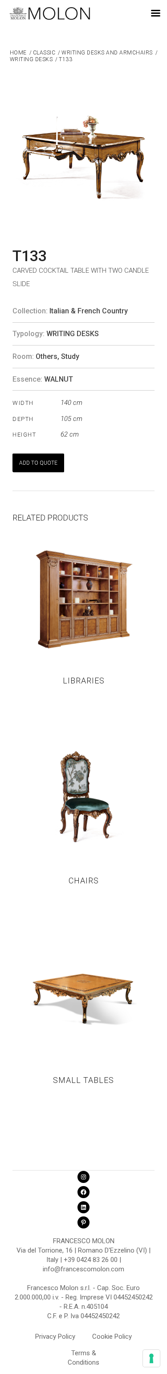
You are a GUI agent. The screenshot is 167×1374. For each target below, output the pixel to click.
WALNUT (58, 379)
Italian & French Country (88, 311)
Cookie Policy (112, 1336)
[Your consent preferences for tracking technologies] (151, 1358)
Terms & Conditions (83, 1354)
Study (70, 356)
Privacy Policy (55, 1336)
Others (46, 356)
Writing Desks (72, 333)
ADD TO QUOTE (38, 463)
